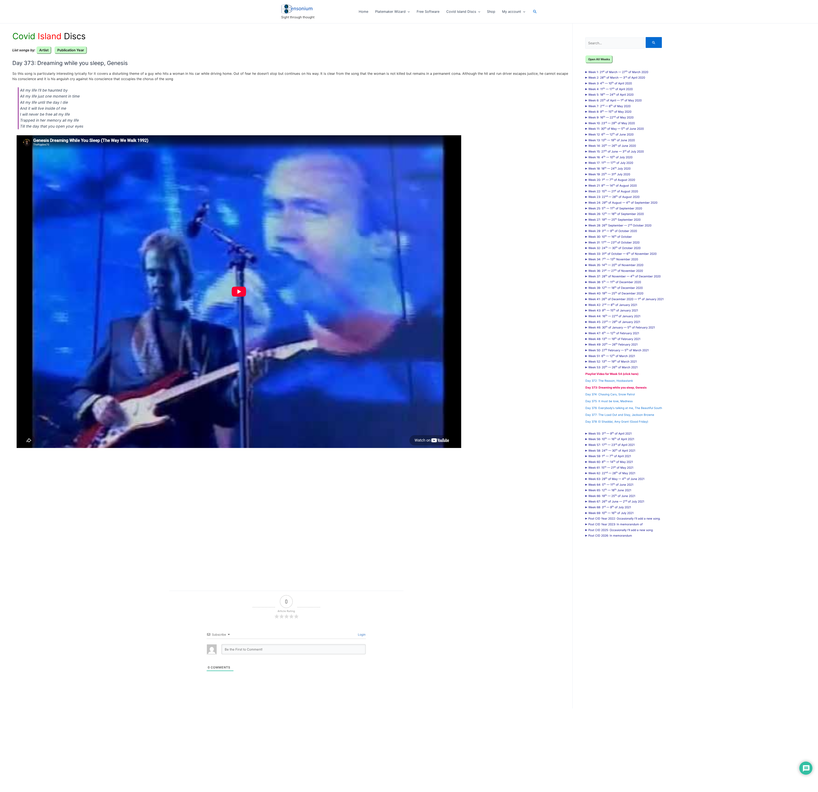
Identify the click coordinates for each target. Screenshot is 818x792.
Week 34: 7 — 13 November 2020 (613, 259)
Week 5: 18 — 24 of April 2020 (611, 94)
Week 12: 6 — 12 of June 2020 (611, 134)
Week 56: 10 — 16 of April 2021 (611, 439)
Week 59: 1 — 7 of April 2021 (609, 456)
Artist (44, 50)
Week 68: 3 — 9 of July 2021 (609, 507)
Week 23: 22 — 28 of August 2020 (613, 197)
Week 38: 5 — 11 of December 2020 (614, 282)
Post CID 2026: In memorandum (610, 535)
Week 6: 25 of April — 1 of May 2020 (615, 100)
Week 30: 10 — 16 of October (610, 236)
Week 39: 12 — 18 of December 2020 (615, 287)
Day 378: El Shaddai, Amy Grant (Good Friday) (616, 421)
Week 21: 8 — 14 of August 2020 (612, 185)
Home (363, 11)
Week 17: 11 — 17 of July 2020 (610, 162)
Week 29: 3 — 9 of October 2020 (612, 231)
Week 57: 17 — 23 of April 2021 (611, 444)
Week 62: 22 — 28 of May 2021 (611, 473)
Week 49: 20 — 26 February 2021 (613, 344)
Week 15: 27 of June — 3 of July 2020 (616, 151)
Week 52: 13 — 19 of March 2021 (612, 361)
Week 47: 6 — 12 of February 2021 (613, 333)
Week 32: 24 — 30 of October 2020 (614, 248)
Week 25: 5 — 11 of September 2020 (615, 208)
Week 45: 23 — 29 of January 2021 (614, 322)
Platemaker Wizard (390, 11)
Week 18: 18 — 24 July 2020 (609, 168)
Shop (491, 11)
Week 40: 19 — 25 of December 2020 (615, 293)
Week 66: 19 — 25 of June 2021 (611, 496)
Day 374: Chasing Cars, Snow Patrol (610, 394)
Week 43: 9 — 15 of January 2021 (613, 310)
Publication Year (70, 50)
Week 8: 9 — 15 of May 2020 (609, 111)
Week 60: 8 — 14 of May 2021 (610, 462)
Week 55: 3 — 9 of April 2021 (610, 433)
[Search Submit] (654, 42)
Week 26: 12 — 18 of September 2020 (616, 214)
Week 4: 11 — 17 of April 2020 (610, 89)
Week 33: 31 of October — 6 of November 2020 (622, 253)
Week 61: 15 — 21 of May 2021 (610, 467)
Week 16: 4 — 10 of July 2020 (610, 157)
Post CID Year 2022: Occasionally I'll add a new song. (624, 518)
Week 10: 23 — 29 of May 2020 (611, 123)
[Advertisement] (132, 516)
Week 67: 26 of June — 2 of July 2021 (616, 501)
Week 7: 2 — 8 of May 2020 (609, 106)
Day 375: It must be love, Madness (609, 401)
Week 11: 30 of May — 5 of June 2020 (616, 128)
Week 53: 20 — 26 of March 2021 (613, 367)
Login (361, 634)
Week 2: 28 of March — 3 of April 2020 (616, 77)
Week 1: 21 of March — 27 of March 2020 (618, 72)
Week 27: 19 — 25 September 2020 (614, 219)
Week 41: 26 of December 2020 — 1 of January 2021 (626, 299)
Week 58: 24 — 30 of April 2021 (611, 450)
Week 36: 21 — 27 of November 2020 (615, 270)
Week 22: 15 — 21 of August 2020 (613, 191)
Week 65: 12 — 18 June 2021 (609, 490)
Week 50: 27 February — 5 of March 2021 (618, 350)
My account (511, 11)
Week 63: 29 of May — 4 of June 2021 (616, 479)
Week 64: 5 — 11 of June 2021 (610, 484)
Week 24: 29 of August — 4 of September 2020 (622, 202)
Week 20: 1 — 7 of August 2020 (611, 179)
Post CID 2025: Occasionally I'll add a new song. (621, 530)
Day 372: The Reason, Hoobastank (609, 380)
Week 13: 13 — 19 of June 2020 (611, 140)
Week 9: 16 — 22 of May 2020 (611, 117)
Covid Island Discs (461, 11)
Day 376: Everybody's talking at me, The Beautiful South (623, 408)
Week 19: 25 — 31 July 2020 (609, 174)
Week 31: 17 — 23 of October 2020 (613, 242)
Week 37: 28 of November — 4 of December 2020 (624, 276)
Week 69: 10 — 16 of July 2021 (611, 513)
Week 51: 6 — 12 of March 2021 (611, 356)
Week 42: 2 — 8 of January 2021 (612, 305)
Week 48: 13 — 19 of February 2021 (614, 339)
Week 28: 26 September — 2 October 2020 (619, 225)
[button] (408, 11)
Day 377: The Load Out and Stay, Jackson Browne (619, 414)
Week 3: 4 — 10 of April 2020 (610, 83)
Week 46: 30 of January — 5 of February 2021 (621, 327)
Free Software (428, 11)
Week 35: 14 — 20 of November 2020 (615, 265)
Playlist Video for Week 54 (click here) (611, 374)
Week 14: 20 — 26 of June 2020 (612, 145)
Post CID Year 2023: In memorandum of (615, 524)
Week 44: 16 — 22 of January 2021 (614, 316)
